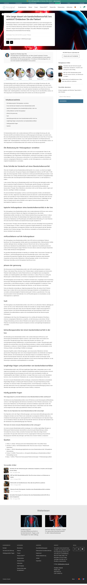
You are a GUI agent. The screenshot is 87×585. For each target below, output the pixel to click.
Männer (30, 7)
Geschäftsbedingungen (41, 548)
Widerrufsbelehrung (41, 555)
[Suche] (80, 7)
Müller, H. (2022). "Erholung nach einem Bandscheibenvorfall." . (27, 443)
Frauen (36, 7)
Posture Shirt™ (44, 7)
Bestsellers (20, 548)
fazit (7, 116)
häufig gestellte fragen (12, 123)
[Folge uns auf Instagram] (79, 549)
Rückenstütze (61, 7)
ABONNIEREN (62, 101)
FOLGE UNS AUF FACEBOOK (71, 56)
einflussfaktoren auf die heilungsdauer (15, 111)
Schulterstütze (20, 561)
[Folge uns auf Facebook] (75, 549)
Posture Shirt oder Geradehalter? (21, 569)
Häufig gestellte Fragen (8, 553)
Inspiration (38, 561)
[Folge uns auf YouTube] (82, 549)
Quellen (8, 126)
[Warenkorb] (83, 7)
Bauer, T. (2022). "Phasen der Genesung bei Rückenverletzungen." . (29, 457)
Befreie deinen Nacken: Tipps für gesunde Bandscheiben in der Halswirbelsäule (55, 531)
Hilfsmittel (19, 563)
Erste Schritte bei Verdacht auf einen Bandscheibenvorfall (20, 106)
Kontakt (5, 548)
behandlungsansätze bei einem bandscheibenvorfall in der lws (21, 118)
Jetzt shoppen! (56, 1)
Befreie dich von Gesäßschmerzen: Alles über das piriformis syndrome (27, 483)
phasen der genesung (11, 113)
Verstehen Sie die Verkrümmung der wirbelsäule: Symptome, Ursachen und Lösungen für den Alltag (72, 67)
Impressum (39, 553)
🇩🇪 (75, 7)
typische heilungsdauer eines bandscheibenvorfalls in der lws (21, 108)
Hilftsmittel (69, 7)
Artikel (37, 558)
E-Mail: (61, 564)
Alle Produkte (20, 566)
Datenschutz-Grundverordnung (43, 550)
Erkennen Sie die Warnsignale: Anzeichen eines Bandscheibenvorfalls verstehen (30, 489)
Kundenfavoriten (22, 7)
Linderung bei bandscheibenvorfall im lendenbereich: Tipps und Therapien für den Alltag (30, 532)
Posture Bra (53, 7)
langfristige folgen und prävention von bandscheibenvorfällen (21, 121)
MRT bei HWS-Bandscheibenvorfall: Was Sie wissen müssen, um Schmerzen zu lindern (73, 74)
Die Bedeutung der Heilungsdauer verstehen (17, 103)
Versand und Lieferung (8, 550)
